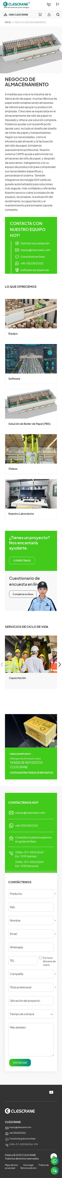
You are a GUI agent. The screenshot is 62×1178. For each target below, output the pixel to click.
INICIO (8, 22)
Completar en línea (23, 594)
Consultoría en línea (33, 256)
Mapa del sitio (11, 1165)
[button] (59, 664)
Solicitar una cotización (35, 243)
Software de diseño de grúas (35, 272)
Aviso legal (28, 1165)
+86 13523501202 (32, 263)
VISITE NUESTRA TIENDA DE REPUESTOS (31, 772)
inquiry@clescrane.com (35, 250)
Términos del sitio (28, 1168)
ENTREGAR (20, 1062)
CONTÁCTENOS (22, 560)
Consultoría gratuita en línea (22, 1138)
